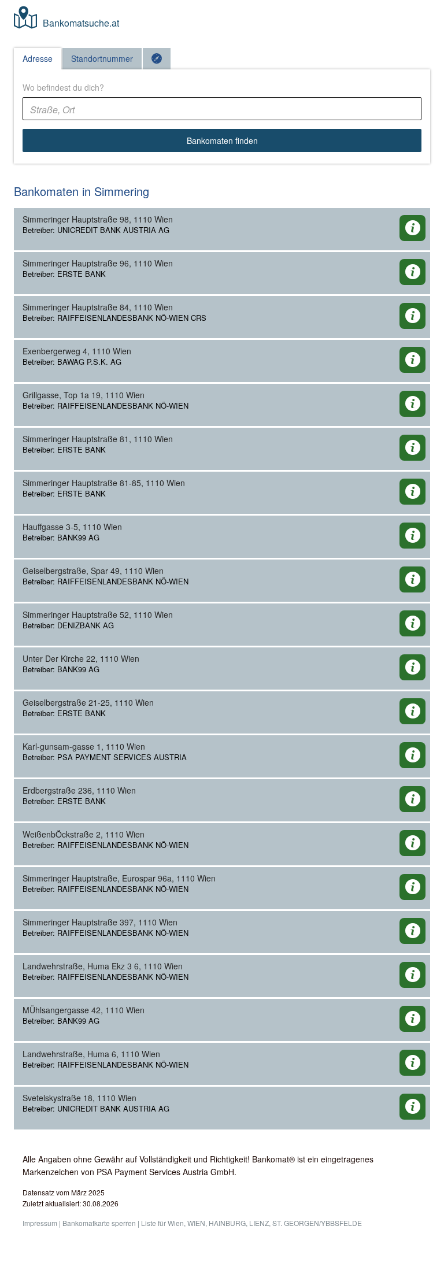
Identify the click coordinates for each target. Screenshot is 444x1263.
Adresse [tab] (38, 58)
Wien (176, 1223)
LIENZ (259, 1223)
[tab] (157, 58)
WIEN (196, 1223)
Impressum (40, 1223)
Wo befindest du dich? (63, 87)
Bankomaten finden (222, 140)
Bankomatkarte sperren (99, 1223)
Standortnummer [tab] (102, 58)
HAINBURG (227, 1223)
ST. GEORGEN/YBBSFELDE (317, 1223)
